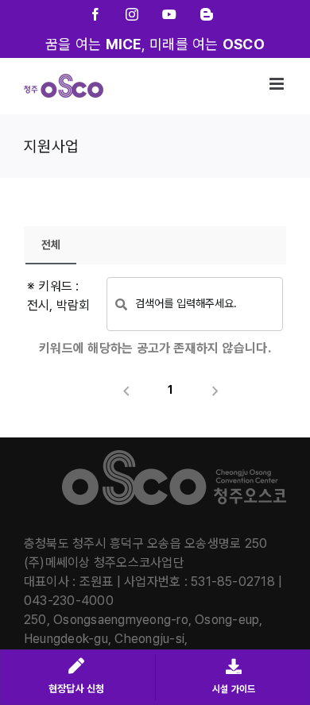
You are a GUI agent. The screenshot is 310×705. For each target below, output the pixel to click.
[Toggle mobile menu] (277, 83)
